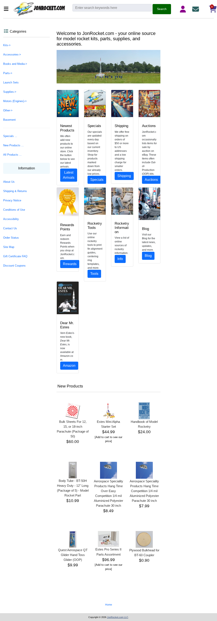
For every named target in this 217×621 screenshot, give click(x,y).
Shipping (124, 176)
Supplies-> (9, 91)
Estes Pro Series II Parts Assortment (108, 552)
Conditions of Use (14, 209)
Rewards (70, 264)
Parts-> (7, 73)
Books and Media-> (15, 63)
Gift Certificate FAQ (15, 256)
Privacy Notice (12, 200)
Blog (148, 255)
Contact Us (10, 228)
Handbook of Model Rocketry (144, 424)
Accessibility (11, 219)
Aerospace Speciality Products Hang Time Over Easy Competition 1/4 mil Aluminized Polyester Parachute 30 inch (108, 493)
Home (108, 604)
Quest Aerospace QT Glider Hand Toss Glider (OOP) (73, 555)
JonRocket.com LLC (117, 617)
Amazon (69, 365)
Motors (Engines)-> (15, 101)
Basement (9, 119)
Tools (94, 273)
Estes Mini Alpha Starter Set (108, 424)
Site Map (8, 247)
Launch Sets (11, 82)
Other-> (8, 110)
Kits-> (7, 45)
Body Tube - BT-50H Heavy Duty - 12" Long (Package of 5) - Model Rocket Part (73, 488)
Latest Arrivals (68, 175)
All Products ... (12, 154)
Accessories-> (12, 54)
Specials (96, 179)
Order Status (11, 237)
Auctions (151, 179)
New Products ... (13, 145)
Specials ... (10, 136)
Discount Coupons (14, 265)
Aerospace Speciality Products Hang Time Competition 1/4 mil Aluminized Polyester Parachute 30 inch (144, 490)
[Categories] (7, 9)
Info (120, 259)
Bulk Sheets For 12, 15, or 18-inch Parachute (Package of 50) (73, 429)
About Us (9, 181)
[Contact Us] (196, 9)
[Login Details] (183, 9)
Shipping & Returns (15, 191)
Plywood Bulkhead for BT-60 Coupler (144, 552)
